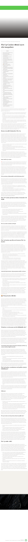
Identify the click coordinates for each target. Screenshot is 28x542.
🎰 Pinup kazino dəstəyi (6, 64)
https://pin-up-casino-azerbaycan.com (15, 157)
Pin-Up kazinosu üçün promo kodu (8, 78)
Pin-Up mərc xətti (5, 75)
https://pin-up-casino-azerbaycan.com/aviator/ (8, 195)
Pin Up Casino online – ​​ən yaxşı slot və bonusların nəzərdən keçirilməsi (8, 83)
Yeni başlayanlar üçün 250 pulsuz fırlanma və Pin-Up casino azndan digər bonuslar (8, 68)
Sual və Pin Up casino (6, 53)
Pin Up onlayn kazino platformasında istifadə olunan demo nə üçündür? (7, 101)
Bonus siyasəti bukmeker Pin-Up (8, 52)
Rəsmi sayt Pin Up (5, 87)
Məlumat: (4, 72)
